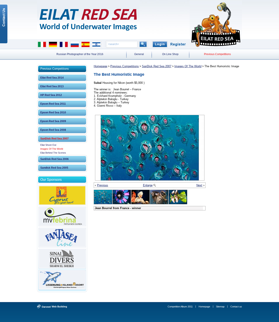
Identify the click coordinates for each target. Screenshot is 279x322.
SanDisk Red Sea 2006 (54, 159)
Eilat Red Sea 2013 (52, 86)
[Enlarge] (155, 185)
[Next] (203, 185)
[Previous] (95, 185)
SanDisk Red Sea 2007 (54, 138)
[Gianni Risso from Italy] (121, 197)
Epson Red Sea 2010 (53, 112)
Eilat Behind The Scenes (53, 152)
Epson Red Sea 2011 (53, 103)
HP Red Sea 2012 (51, 95)
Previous (102, 185)
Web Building (59, 306)
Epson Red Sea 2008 (53, 129)
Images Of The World (51, 149)
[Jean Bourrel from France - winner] (149, 148)
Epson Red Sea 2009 (53, 121)
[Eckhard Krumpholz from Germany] (140, 197)
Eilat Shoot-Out (48, 145)
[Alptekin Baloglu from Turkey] (159, 197)
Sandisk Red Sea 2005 (54, 167)
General (139, 54)
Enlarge (148, 185)
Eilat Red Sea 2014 (52, 77)
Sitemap (220, 306)
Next (199, 185)
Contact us (236, 306)
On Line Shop (170, 54)
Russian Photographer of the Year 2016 (79, 54)
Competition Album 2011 (180, 306)
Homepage (100, 66)
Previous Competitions (217, 54)
